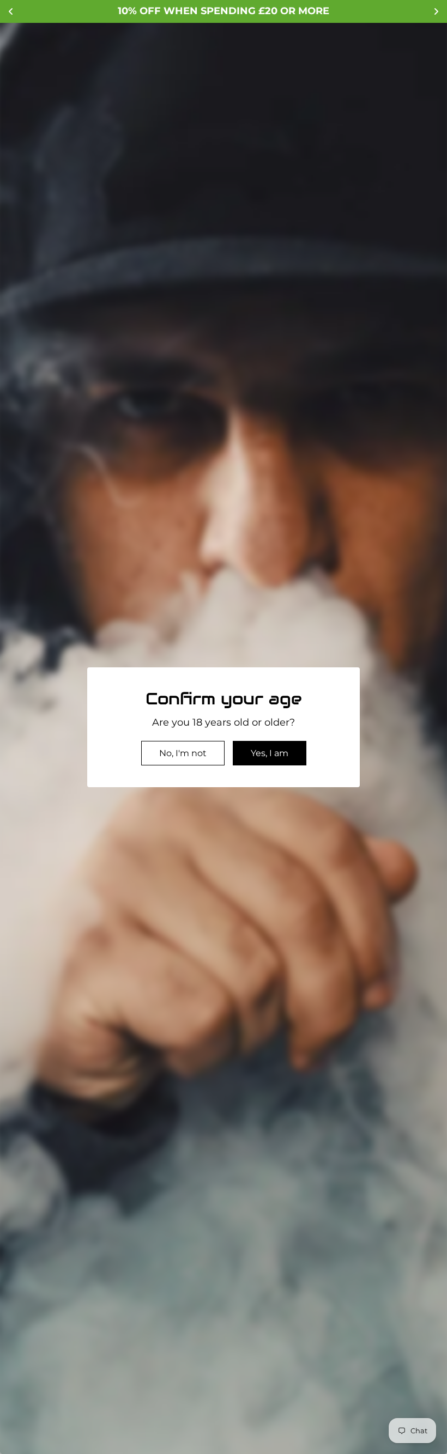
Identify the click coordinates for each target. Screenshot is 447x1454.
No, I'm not (183, 753)
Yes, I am (269, 753)
